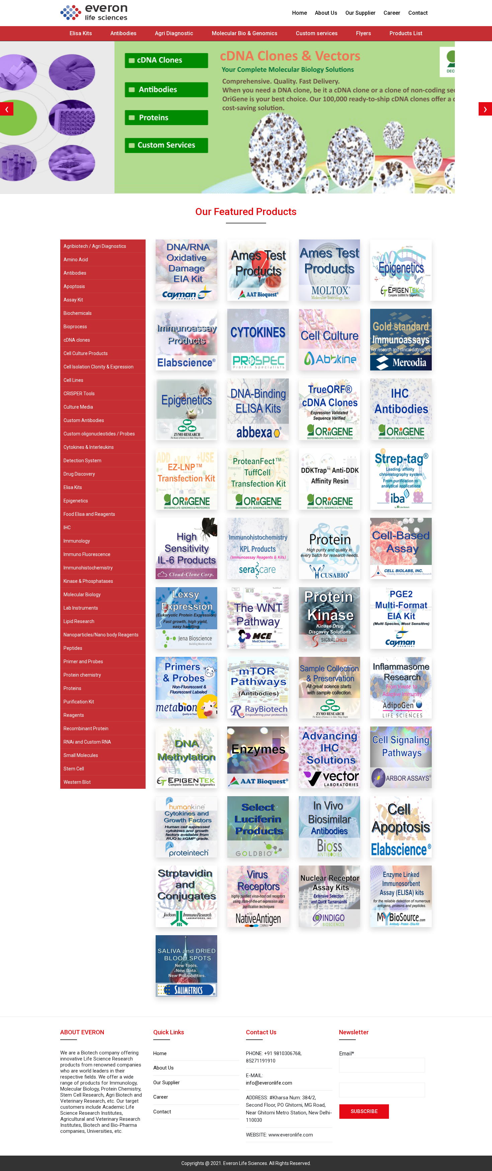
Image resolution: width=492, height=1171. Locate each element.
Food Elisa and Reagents (89, 514)
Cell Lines (73, 380)
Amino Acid (76, 259)
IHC (67, 527)
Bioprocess (75, 326)
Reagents (74, 715)
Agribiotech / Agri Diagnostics (95, 246)
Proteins (72, 688)
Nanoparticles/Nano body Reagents (101, 634)
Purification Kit (79, 701)
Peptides (73, 648)
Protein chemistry (82, 675)
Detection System (82, 460)
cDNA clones (77, 340)
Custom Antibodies (84, 420)
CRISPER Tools (79, 393)
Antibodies (123, 33)
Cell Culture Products (86, 353)
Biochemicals (78, 313)
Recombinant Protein (86, 728)
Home (299, 13)
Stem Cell (74, 768)
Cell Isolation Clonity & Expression (99, 366)
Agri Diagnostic (174, 33)
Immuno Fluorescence (87, 554)
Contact (418, 13)
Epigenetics (76, 500)
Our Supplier (360, 13)
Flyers (363, 33)
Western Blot (77, 782)
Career (392, 13)
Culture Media (78, 407)
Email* (346, 1053)
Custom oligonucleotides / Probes (99, 433)
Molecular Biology (82, 594)
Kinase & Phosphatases (88, 581)
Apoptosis (74, 286)
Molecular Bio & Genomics (244, 33)
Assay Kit (73, 299)
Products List (406, 33)
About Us (326, 13)
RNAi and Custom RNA (87, 742)
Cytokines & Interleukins (89, 447)
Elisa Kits (81, 33)
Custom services (317, 33)
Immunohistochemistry (88, 567)
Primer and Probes (83, 661)
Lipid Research (79, 621)
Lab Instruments (81, 608)
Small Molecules (81, 755)
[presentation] (6, 109)
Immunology (77, 541)
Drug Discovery (79, 474)
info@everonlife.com (269, 1083)
